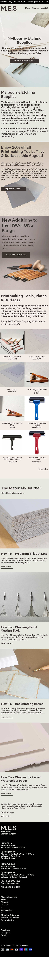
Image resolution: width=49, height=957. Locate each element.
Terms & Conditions (10, 918)
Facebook (5, 930)
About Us (5, 902)
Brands (4, 900)
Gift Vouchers (7, 910)
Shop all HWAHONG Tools (16, 255)
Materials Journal (9, 897)
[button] (35, 8)
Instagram (5, 933)
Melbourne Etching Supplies (17, 945)
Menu (27, 8)
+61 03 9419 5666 (12, 881)
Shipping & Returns (10, 915)
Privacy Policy (7, 920)
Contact (4, 905)
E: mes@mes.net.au (10, 883)
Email (3, 935)
